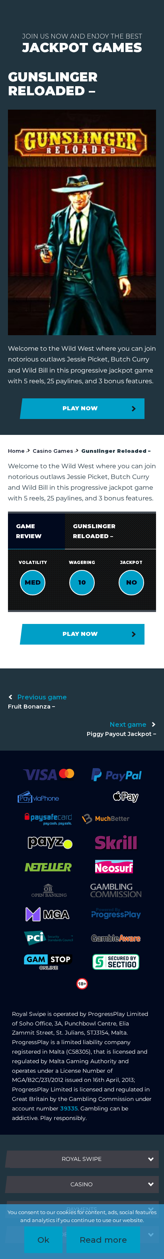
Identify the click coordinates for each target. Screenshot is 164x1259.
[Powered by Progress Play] (116, 913)
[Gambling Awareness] (116, 937)
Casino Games (53, 451)
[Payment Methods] (48, 774)
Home (16, 451)
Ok (43, 1240)
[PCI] (48, 937)
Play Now (80, 408)
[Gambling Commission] (116, 890)
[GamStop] (48, 961)
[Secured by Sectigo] (116, 961)
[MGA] (48, 913)
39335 (69, 1108)
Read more (103, 1240)
